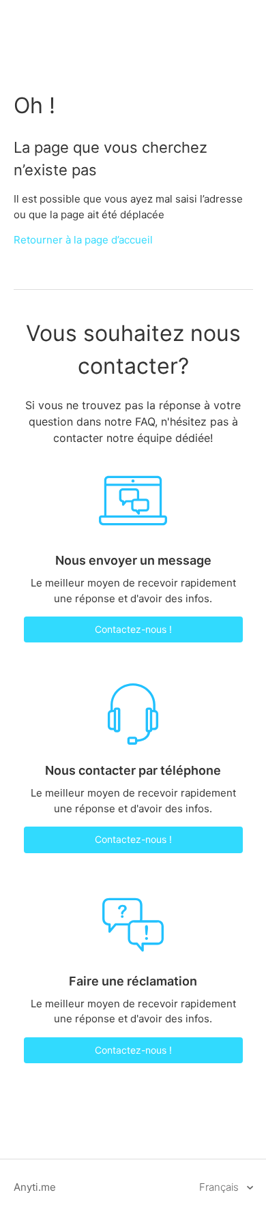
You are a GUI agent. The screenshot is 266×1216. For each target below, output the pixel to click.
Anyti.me (35, 1187)
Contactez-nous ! (133, 629)
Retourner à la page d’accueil (83, 239)
